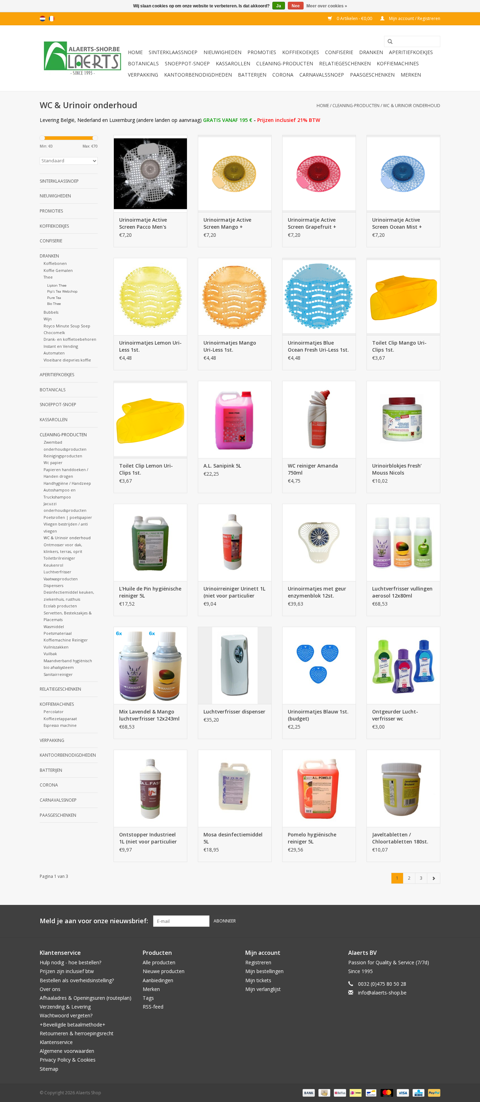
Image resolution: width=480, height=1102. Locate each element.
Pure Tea (54, 297)
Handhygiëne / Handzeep (67, 483)
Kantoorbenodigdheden (198, 74)
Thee (48, 277)
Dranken (371, 52)
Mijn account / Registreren (414, 18)
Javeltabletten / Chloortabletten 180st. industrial (400, 838)
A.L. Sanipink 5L (222, 465)
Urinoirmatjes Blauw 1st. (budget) (318, 715)
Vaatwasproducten (61, 578)
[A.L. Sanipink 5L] (235, 419)
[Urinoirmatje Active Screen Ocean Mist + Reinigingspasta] (403, 173)
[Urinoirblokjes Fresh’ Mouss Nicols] (403, 419)
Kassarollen (233, 63)
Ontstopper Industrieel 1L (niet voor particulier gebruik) (148, 838)
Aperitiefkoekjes (411, 52)
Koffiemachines (398, 63)
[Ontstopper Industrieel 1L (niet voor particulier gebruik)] (150, 788)
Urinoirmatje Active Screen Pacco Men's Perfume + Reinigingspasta (143, 223)
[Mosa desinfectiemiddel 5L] (235, 788)
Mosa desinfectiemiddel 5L (232, 838)
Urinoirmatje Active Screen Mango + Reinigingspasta (227, 223)
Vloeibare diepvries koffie (67, 360)
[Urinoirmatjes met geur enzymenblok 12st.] (319, 542)
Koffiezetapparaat (60, 718)
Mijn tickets (258, 980)
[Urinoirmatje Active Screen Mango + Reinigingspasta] (235, 173)
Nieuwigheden (222, 52)
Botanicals (143, 63)
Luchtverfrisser (57, 571)
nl (42, 18)
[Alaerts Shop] (83, 58)
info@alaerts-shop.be (382, 992)
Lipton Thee (56, 285)
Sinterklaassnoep (173, 52)
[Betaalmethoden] (308, 1092)
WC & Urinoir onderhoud (411, 106)
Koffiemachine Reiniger (66, 640)
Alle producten (159, 962)
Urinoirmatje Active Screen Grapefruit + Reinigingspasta (312, 223)
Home (135, 52)
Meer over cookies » (326, 6)
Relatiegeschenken (345, 63)
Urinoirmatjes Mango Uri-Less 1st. (229, 346)
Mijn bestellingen (264, 971)
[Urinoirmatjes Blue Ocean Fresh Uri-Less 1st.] (319, 296)
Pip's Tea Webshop (62, 291)
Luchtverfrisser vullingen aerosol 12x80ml (402, 592)
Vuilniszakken (56, 647)
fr (51, 18)
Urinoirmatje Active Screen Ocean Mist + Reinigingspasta (397, 223)
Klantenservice (56, 1042)
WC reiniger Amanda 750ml (313, 469)
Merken (411, 74)
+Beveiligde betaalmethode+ (72, 1024)
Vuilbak (50, 653)
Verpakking (143, 74)
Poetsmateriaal (58, 633)
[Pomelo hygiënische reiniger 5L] (319, 788)
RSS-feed (153, 1006)
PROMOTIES (261, 52)
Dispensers (53, 585)
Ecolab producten (60, 605)
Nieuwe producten (163, 971)
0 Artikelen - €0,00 (354, 18)
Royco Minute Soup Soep (67, 325)
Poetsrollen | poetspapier (68, 517)
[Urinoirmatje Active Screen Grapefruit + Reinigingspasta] (319, 173)
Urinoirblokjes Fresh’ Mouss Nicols (397, 469)
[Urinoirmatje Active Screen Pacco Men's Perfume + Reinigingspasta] (150, 173)
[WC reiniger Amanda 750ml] (319, 419)
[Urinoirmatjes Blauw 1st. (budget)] (319, 665)
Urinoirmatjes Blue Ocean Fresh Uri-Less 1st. (318, 346)
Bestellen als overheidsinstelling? (77, 980)
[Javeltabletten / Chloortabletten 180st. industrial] (403, 788)
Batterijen (252, 74)
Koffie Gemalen (58, 270)
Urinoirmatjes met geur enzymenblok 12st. (317, 592)
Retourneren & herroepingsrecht (76, 1033)
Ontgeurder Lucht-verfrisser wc (395, 715)
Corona (282, 74)
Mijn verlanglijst (263, 989)
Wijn (48, 318)
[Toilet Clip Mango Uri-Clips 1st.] (403, 296)
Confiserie (339, 52)
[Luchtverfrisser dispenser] (235, 665)
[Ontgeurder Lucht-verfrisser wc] (403, 665)
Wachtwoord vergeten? (66, 1015)
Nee (296, 6)
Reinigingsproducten (63, 455)
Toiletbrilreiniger (59, 558)
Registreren (258, 962)
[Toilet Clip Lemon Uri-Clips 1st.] (150, 419)
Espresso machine (60, 725)
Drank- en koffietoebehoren (70, 339)
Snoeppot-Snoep (187, 63)
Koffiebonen (55, 263)
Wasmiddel (54, 626)
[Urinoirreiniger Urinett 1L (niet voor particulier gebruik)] (235, 542)
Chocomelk (54, 332)
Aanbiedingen (158, 980)
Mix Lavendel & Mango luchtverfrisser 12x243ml (149, 715)
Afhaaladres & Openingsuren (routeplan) (85, 998)
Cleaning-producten (284, 63)
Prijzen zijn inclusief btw (67, 971)
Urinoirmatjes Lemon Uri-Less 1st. (150, 346)
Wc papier (53, 462)
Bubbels (51, 312)
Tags (148, 998)
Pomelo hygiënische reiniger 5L (312, 838)
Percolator (54, 711)
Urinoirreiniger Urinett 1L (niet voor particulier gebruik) (234, 592)
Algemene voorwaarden (67, 1051)
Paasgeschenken (372, 74)
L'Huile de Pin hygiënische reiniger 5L (150, 592)
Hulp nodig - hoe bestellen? (70, 962)
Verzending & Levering (65, 1006)
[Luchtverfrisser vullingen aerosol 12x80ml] (403, 542)
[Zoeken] (387, 42)
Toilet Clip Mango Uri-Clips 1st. (399, 346)
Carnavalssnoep (321, 74)
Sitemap (49, 1068)
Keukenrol (53, 565)
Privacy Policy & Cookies (68, 1059)
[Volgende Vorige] (433, 878)
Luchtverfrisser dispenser (234, 711)
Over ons (50, 989)
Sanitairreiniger (58, 674)
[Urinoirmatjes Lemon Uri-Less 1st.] (150, 296)
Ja (278, 6)
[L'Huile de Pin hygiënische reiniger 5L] (150, 542)
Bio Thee (54, 303)
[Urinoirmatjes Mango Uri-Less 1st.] (235, 296)
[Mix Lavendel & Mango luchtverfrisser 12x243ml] (150, 665)
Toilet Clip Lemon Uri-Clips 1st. (146, 469)
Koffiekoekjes (300, 52)
